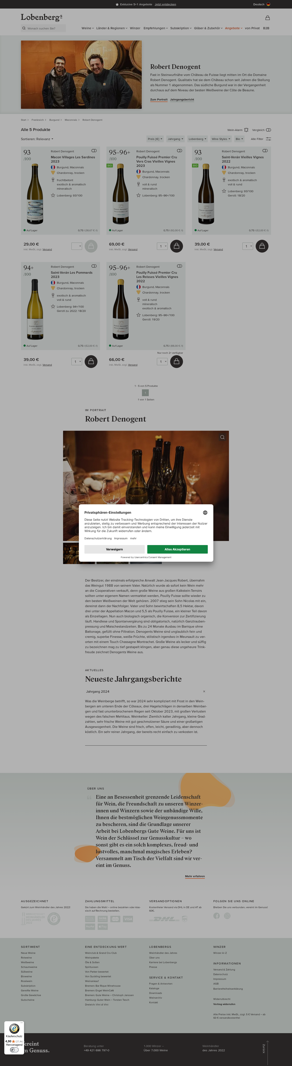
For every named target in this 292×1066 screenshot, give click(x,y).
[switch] (14, 1049)
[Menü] (21, 1023)
